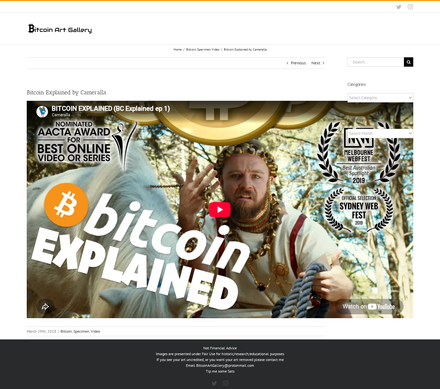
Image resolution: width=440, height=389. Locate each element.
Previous (298, 63)
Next (315, 63)
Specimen (81, 331)
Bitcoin (66, 331)
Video (95, 331)
